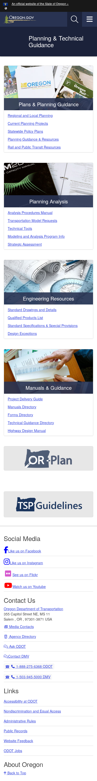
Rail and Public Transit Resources (34, 147)
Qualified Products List (25, 317)
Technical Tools (20, 228)
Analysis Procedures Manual (30, 212)
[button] (5, 8)
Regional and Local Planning (30, 115)
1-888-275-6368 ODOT (34, 666)
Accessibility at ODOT (21, 701)
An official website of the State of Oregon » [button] (40, 3)
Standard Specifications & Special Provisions (43, 325)
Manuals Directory (22, 406)
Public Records (15, 730)
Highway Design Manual (27, 430)
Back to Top (16, 772)
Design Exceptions (22, 333)
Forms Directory (20, 414)
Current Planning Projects (28, 123)
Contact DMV (18, 656)
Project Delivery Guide (25, 398)
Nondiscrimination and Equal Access (32, 711)
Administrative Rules (20, 720)
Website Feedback (18, 740)
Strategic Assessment (25, 244)
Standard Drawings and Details (32, 309)
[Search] (74, 19)
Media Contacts (21, 626)
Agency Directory (22, 636)
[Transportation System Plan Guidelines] (48, 504)
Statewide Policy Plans (25, 131)
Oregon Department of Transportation (33, 608)
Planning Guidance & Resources (33, 139)
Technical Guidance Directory (31, 422)
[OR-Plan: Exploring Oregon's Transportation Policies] (48, 458)
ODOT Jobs (13, 750)
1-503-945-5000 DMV (32, 676)
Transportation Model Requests (32, 220)
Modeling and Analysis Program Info (36, 236)
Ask (17, 646)
